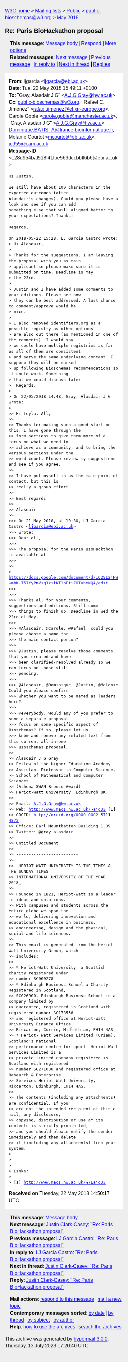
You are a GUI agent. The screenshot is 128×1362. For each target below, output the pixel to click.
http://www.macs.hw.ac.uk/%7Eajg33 (65, 1182)
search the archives (100, 1326)
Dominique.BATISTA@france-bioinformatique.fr (61, 129)
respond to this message (67, 1299)
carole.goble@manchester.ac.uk (77, 116)
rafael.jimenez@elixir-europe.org (69, 109)
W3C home (17, 10)
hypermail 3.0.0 (90, 1338)
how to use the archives (49, 1326)
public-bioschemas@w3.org (48, 102)
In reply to (44, 64)
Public (73, 10)
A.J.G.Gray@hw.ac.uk (88, 95)
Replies (101, 64)
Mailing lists (48, 10)
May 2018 (68, 17)
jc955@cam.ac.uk (28, 143)
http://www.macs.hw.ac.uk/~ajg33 (67, 809)
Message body (61, 43)
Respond (91, 43)
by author (63, 1320)
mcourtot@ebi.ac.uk (70, 137)
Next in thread (74, 64)
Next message (72, 57)
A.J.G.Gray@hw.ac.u (79, 123)
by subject (38, 1320)
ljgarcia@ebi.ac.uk (64, 81)
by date (97, 1313)
